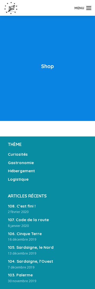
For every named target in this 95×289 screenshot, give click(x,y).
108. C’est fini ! (22, 206)
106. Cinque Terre (25, 233)
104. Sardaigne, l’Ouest (30, 261)
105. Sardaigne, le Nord (31, 247)
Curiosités (18, 154)
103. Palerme (20, 274)
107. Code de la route (28, 219)
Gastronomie (21, 162)
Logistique (18, 179)
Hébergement (21, 170)
